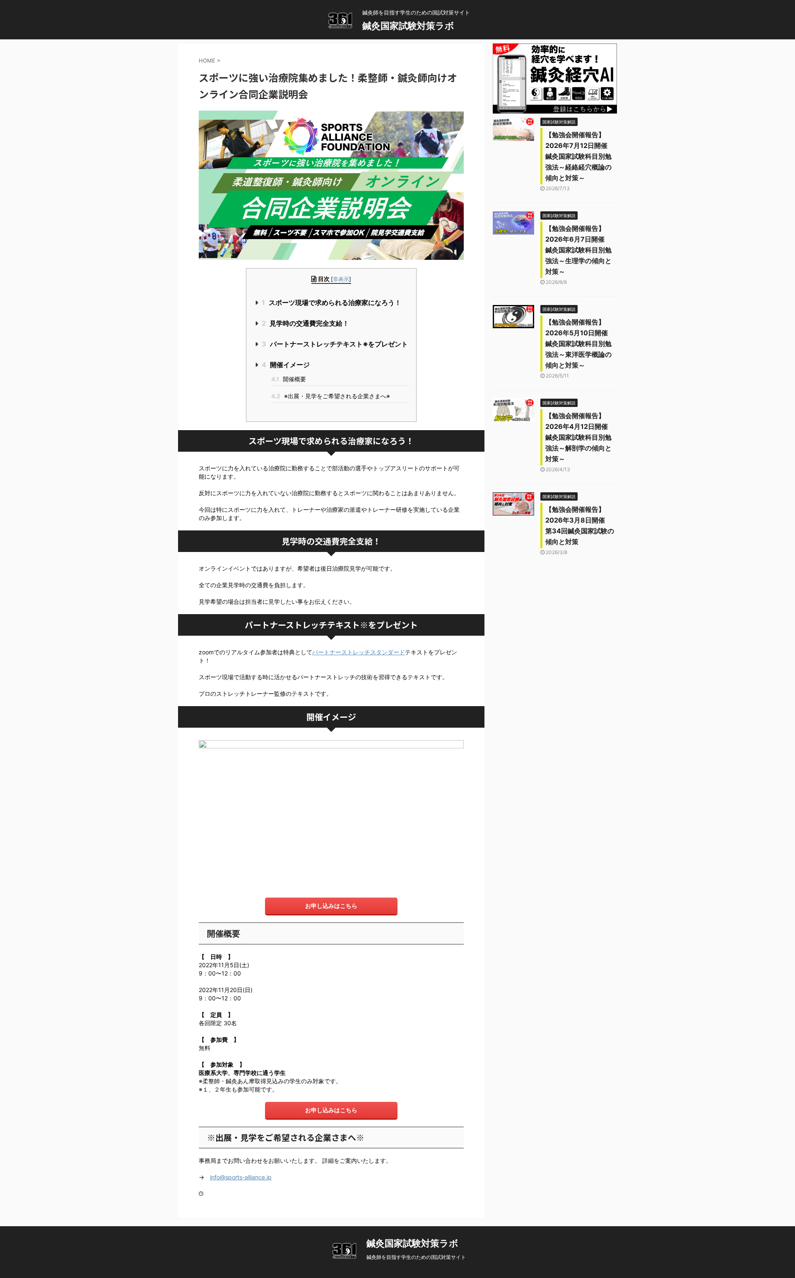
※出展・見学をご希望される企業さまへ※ (330, 395)
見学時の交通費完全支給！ (305, 323)
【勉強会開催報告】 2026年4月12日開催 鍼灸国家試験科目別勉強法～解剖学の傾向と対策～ (579, 437)
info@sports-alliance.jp (241, 1177)
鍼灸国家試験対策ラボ (408, 25)
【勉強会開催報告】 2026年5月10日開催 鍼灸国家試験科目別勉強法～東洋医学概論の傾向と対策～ (579, 343)
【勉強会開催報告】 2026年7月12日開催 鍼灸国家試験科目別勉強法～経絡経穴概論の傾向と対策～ (579, 156)
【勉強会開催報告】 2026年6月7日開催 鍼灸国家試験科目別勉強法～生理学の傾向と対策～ (578, 250)
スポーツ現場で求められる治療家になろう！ (331, 302)
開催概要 (288, 378)
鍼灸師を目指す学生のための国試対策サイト (416, 1257)
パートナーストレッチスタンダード (358, 652)
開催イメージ (286, 365)
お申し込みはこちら (331, 905)
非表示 (341, 279)
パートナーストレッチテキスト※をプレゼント (335, 344)
